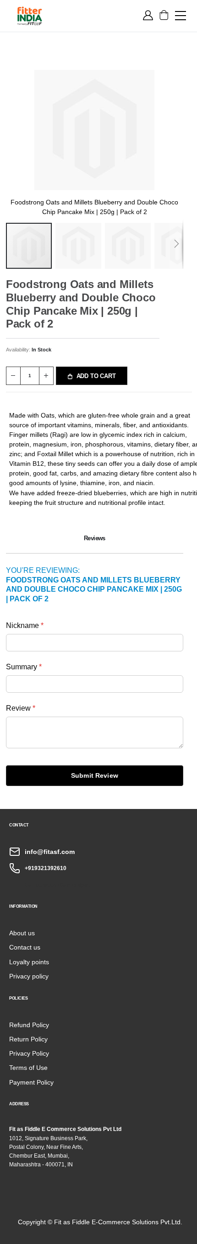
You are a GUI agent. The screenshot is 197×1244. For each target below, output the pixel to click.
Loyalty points (29, 962)
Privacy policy (29, 976)
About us (22, 933)
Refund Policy (29, 1025)
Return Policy (28, 1039)
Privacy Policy (29, 1053)
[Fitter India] (30, 16)
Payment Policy (31, 1082)
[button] (80, 245)
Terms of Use (28, 1067)
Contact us (24, 947)
